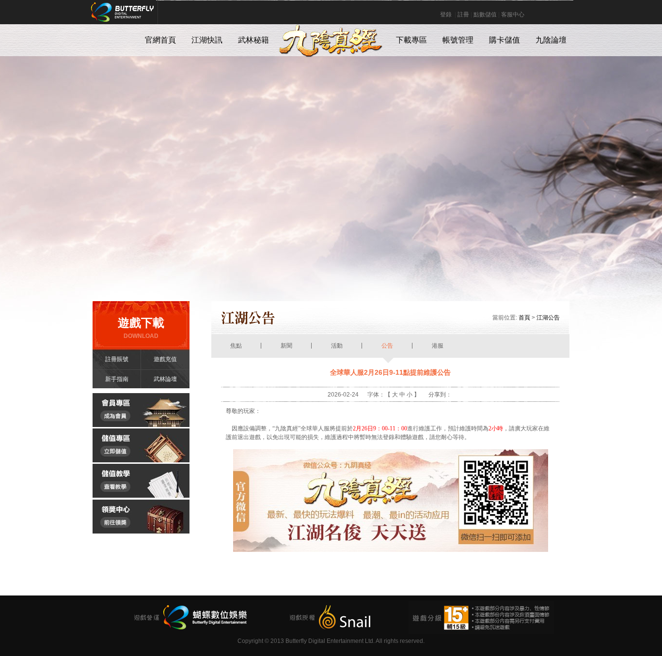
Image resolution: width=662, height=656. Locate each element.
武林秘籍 (253, 40)
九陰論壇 (551, 40)
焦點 (236, 345)
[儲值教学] (141, 495)
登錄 (446, 14)
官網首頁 (160, 40)
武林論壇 (165, 379)
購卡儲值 (504, 40)
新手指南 (116, 379)
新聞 (286, 345)
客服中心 (512, 14)
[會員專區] (141, 425)
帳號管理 (457, 40)
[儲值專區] (141, 460)
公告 (387, 345)
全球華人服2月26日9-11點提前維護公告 (390, 372)
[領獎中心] (141, 531)
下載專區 (411, 40)
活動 (337, 345)
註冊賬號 (116, 359)
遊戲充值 (165, 359)
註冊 (463, 14)
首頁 (524, 317)
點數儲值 (485, 14)
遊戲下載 (141, 327)
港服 (437, 345)
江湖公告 (548, 317)
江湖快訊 (206, 40)
